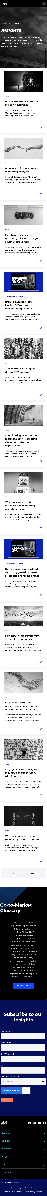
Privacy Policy (30, 1188)
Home (4, 24)
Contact (5, 1164)
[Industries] (44, 1149)
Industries (6, 1149)
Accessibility (16, 1188)
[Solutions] (44, 1142)
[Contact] (44, 1165)
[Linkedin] (29, 1123)
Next (32, 875)
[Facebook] (44, 1123)
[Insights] (44, 1157)
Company (6, 1133)
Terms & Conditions (13, 1192)
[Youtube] (39, 1123)
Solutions (6, 1141)
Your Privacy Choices (33, 1192)
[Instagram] (34, 1123)
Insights (5, 1157)
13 (28, 874)
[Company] (44, 1134)
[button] (44, 3)
